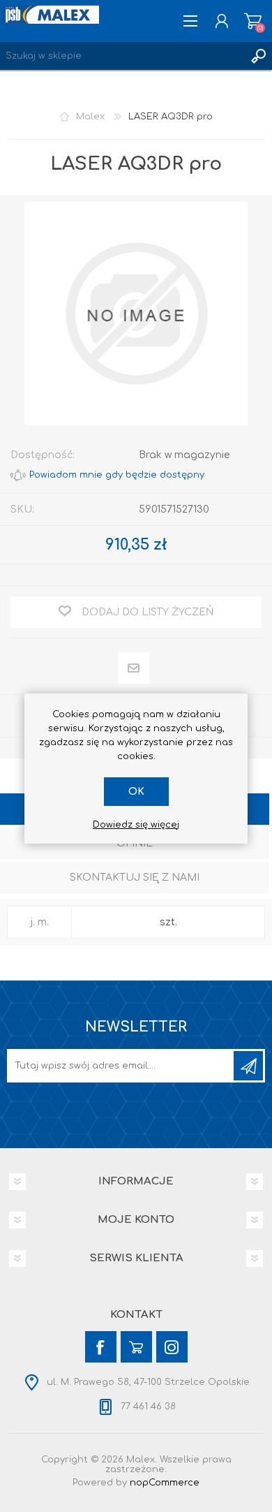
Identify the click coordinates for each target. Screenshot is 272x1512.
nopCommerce (164, 1483)
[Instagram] (172, 1347)
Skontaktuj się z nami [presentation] (134, 877)
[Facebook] (100, 1347)
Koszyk (253, 21)
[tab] (134, 845)
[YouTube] (136, 1347)
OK (136, 791)
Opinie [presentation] (134, 843)
